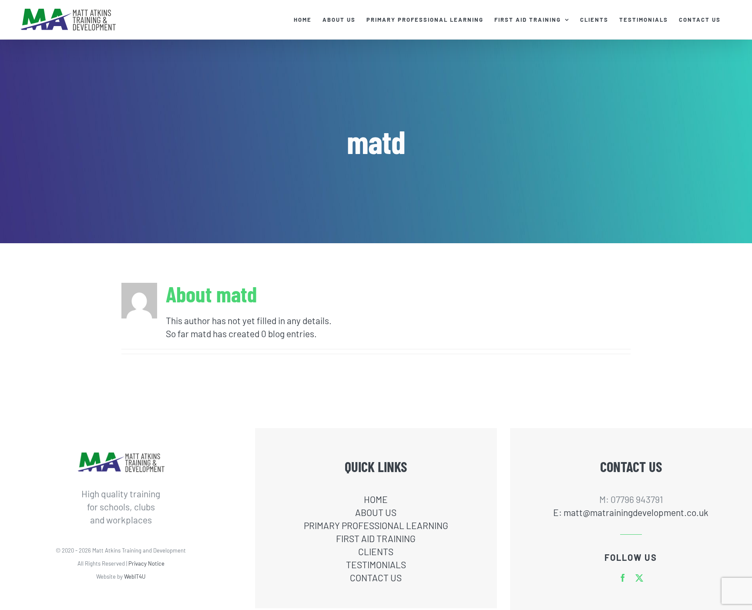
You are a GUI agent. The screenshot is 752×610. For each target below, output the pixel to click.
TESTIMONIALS (376, 564)
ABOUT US (375, 512)
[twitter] (639, 578)
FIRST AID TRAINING (376, 538)
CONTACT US (376, 577)
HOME (376, 499)
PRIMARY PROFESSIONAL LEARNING (376, 525)
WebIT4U (134, 576)
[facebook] (623, 578)
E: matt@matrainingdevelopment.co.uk (630, 512)
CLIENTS (375, 551)
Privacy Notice (146, 563)
